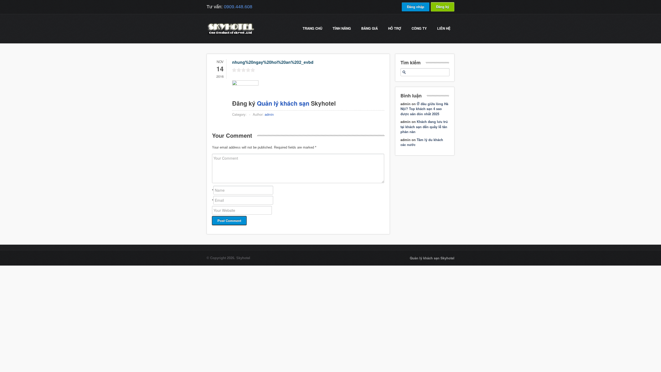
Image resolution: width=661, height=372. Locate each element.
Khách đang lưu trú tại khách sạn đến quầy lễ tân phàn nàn (424, 126)
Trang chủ (312, 28)
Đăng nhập (415, 6)
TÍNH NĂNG (342, 28)
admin (269, 114)
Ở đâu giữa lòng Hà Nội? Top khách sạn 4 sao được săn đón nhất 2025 (424, 108)
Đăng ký (442, 6)
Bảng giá (369, 28)
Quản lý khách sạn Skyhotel (432, 257)
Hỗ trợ (394, 28)
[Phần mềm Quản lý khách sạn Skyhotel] (230, 34)
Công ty (419, 28)
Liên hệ (444, 28)
